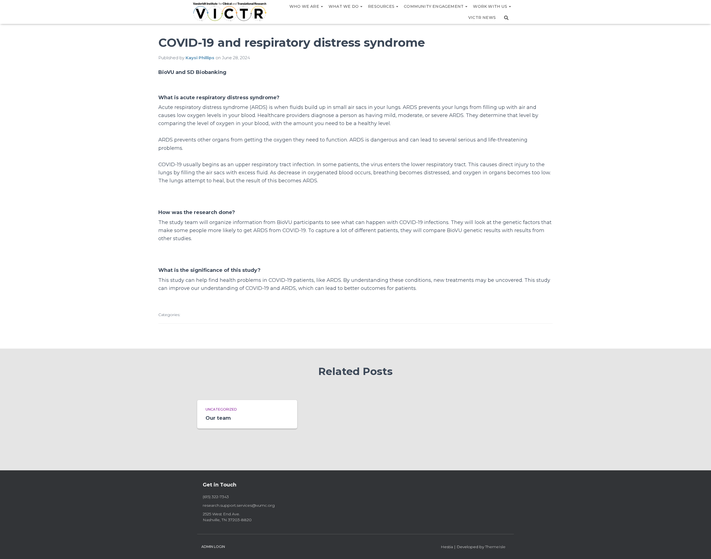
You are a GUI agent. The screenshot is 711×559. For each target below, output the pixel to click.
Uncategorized (221, 409)
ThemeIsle (495, 546)
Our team (218, 418)
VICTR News (482, 17)
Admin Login (213, 547)
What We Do (344, 6)
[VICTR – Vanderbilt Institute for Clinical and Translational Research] (230, 12)
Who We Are (304, 6)
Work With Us (490, 6)
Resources (381, 6)
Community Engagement (434, 6)
